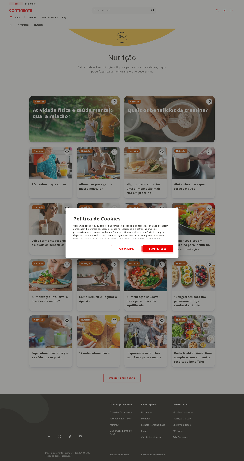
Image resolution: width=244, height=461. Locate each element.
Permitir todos (157, 248)
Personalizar (126, 248)
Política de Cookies (150, 238)
